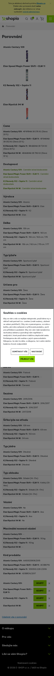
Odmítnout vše (19, 351)
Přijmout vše (27, 359)
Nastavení (37, 351)
